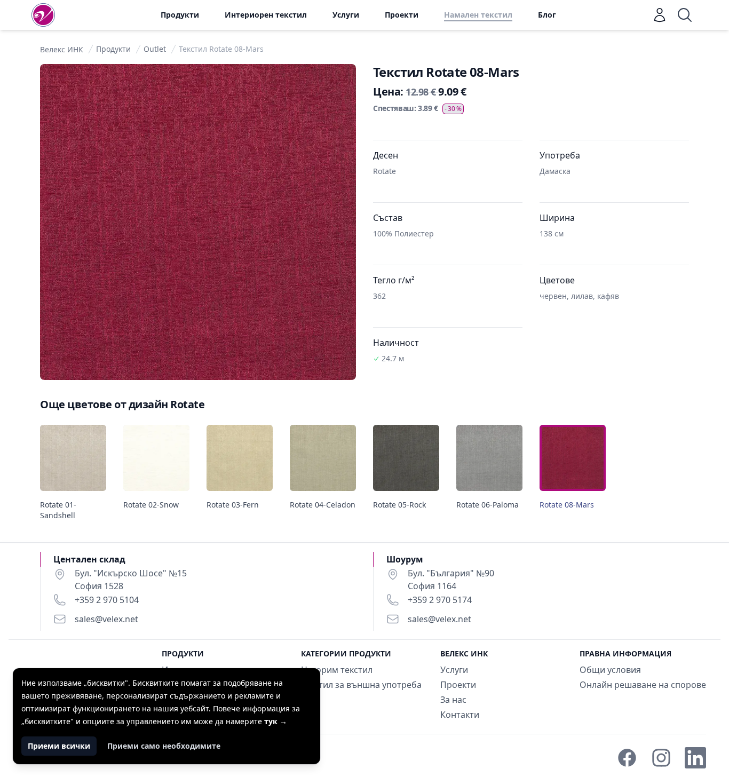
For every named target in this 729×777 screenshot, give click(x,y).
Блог (547, 15)
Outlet (155, 49)
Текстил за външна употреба (361, 685)
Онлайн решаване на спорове (643, 685)
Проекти (401, 15)
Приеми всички (59, 746)
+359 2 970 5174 (440, 600)
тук (275, 721)
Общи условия (610, 670)
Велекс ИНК (61, 49)
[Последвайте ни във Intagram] (661, 757)
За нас (453, 699)
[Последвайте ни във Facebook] (627, 757)
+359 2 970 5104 (107, 600)
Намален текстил (478, 15)
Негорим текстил (337, 670)
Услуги (345, 15)
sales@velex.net (106, 619)
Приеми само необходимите (163, 746)
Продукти (180, 15)
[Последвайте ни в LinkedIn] (695, 757)
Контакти (459, 714)
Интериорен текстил (266, 15)
